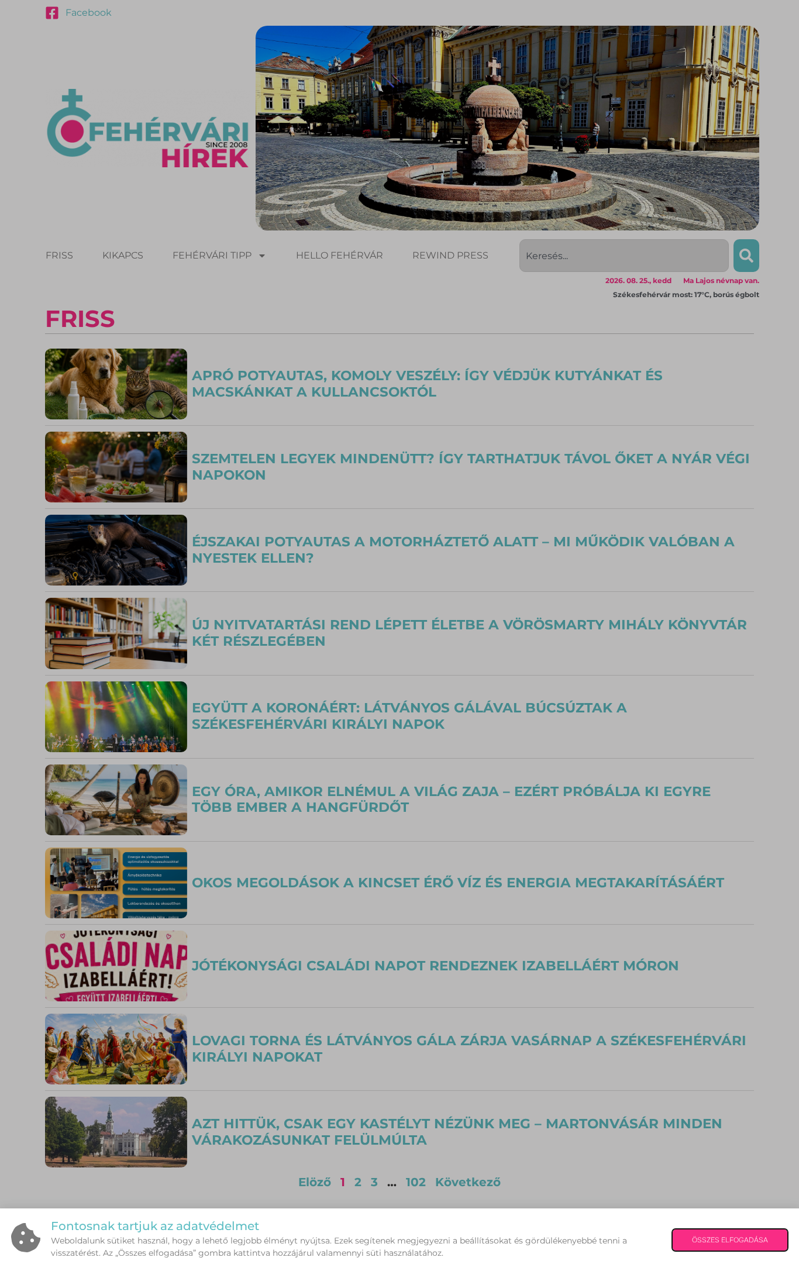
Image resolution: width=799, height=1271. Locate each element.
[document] (399, 635)
